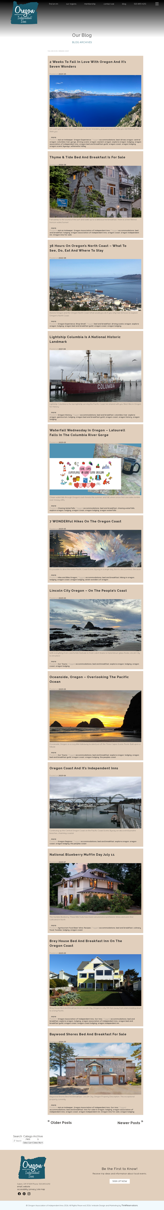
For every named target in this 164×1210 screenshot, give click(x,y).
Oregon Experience (82, 140)
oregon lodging (129, 144)
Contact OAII (109, 4)
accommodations (107, 140)
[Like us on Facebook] (19, 1193)
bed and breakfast (102, 324)
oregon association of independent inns (89, 232)
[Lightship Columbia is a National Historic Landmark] (95, 401)
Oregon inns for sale (62, 235)
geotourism (62, 417)
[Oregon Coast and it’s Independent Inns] (95, 828)
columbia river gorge (66, 142)
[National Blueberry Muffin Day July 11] (95, 914)
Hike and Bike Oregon (67, 577)
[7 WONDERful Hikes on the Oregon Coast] (95, 566)
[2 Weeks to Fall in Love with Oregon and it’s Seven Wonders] (95, 126)
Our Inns (98, 1019)
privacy (32, 1189)
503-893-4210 (140, 4)
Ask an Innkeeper (65, 140)
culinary (137, 928)
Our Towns (62, 664)
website (26, 1186)
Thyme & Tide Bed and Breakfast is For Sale (87, 157)
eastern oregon (104, 142)
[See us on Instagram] (28, 1193)
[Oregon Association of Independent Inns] (24, 24)
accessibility (22, 1189)
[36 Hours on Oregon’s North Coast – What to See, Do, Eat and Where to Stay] (95, 310)
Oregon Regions (65, 841)
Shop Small (81, 324)
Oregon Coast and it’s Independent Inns (84, 768)
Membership (90, 4)
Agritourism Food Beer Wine (70, 928)
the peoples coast (108, 757)
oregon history (125, 417)
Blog (124, 4)
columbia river (120, 415)
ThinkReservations (129, 1205)
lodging (130, 142)
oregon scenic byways (60, 146)
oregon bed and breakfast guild (93, 144)
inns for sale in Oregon (94, 1109)
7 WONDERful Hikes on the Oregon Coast (85, 521)
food (52, 930)
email (19, 1186)
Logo (20, 4)
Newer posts (129, 1123)
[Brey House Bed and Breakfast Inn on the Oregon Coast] (95, 1005)
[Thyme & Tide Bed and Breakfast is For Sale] (95, 217)
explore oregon (119, 142)
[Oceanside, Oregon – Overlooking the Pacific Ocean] (95, 741)
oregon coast (115, 144)
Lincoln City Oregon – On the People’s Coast (88, 590)
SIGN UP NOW (119, 1181)
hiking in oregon (127, 577)
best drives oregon (124, 140)
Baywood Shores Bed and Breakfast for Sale (88, 1034)
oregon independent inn (108, 1023)
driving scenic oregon (86, 142)
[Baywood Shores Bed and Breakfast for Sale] (95, 1094)
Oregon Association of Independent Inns (92, 230)
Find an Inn (53, 4)
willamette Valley (78, 146)
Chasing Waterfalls (66, 508)
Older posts (61, 1122)
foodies (58, 930)
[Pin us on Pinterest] (24, 1193)
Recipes (87, 928)
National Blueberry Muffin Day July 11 (82, 854)
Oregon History (65, 415)
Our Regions (71, 4)
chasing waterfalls (126, 508)
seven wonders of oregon (96, 579)
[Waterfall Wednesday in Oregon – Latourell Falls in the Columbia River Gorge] (95, 494)
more (53, 137)
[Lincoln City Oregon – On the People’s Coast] (95, 650)
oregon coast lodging (87, 1023)
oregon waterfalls (108, 510)
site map (41, 1189)
